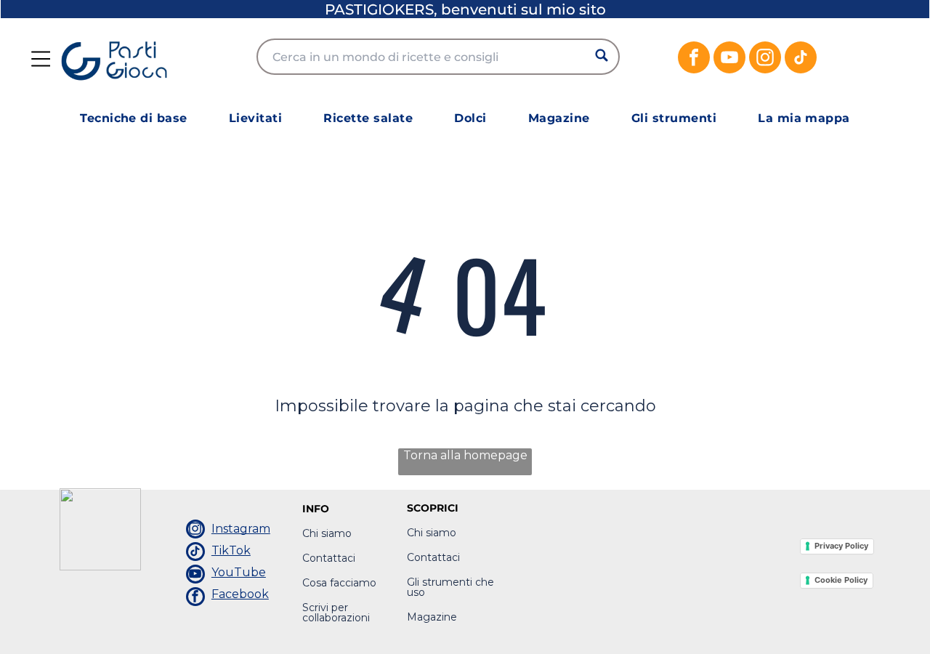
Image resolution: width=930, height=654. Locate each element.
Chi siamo (327, 533)
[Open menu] (41, 58)
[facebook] (694, 59)
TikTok (231, 550)
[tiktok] (801, 59)
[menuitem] (133, 118)
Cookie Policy (841, 580)
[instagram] (765, 59)
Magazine (432, 616)
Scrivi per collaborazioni (336, 612)
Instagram (240, 529)
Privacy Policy (841, 546)
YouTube (238, 572)
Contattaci (328, 558)
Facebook (240, 594)
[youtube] (729, 59)
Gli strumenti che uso (450, 587)
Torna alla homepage (465, 455)
